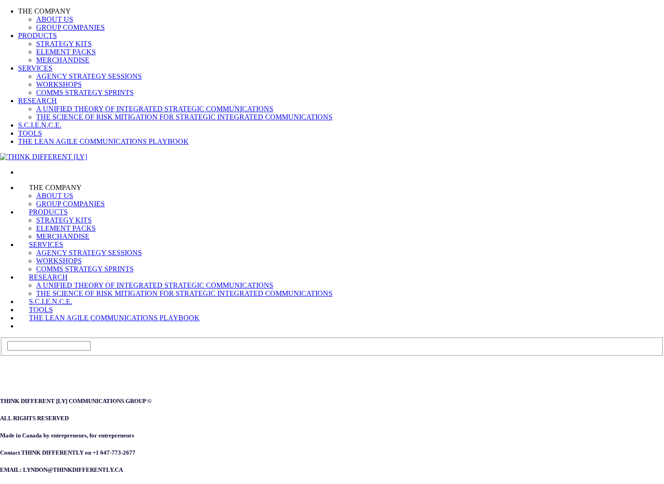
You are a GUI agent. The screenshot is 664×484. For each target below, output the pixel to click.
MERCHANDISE (62, 60)
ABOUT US (54, 19)
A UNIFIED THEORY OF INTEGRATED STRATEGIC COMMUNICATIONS (154, 109)
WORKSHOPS (59, 84)
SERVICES (35, 68)
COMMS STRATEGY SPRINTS (85, 92)
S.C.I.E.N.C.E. (39, 125)
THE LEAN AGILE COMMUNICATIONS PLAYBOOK (103, 141)
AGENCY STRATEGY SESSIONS (89, 76)
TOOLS (30, 133)
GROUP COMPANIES (70, 27)
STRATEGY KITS (64, 43)
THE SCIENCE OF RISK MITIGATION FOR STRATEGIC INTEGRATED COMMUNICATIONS (184, 117)
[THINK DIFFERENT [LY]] (29, 172)
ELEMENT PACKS (66, 52)
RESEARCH (37, 100)
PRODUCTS (37, 35)
